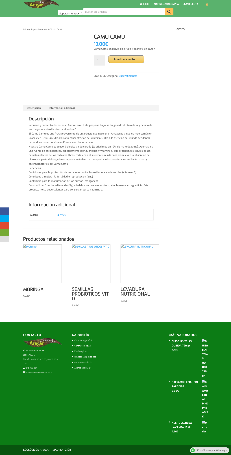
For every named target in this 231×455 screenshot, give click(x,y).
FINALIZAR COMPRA (168, 4)
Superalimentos (38, 29)
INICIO (146, 4)
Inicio (26, 29)
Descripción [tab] (34, 108)
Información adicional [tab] (62, 108)
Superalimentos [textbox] (69, 13)
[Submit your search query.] (169, 11)
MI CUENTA (192, 4)
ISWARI (61, 214)
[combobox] (70, 12)
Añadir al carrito (124, 59)
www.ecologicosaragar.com (38, 372)
